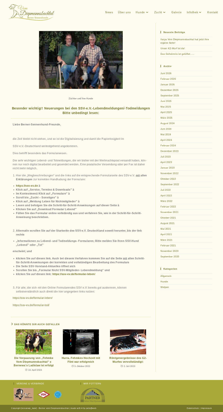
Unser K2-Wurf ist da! (172, 48)
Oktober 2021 (168, 217)
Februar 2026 (168, 79)
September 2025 (169, 95)
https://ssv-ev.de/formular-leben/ (33, 298)
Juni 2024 (165, 129)
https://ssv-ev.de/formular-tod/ (31, 305)
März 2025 (166, 117)
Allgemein (165, 276)
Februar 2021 (168, 245)
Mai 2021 (165, 228)
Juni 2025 (165, 101)
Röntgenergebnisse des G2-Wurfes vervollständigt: (128, 360)
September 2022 (169, 184)
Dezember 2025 (169, 90)
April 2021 (166, 234)
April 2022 (166, 195)
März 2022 (166, 201)
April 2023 (166, 162)
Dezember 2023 (169, 151)
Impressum (206, 408)
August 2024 (167, 123)
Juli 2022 (165, 190)
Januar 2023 (167, 167)
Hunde (164, 281)
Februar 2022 (168, 206)
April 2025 (166, 112)
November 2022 (169, 173)
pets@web (91, 408)
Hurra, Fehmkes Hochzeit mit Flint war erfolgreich (81, 360)
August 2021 (167, 223)
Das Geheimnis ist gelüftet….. (177, 54)
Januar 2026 (167, 84)
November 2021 (169, 212)
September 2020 (169, 256)
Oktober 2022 (168, 179)
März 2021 (166, 240)
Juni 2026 (165, 73)
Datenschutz (193, 408)
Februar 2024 (168, 145)
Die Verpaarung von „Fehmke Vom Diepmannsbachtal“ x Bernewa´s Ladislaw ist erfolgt (34, 362)
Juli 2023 (165, 156)
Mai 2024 (165, 134)
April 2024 (166, 140)
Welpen (164, 287)
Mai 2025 (165, 106)
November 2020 (169, 251)
